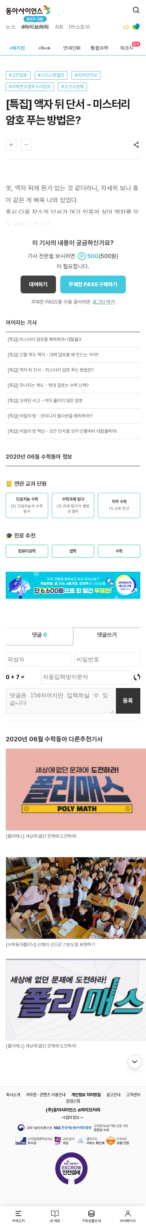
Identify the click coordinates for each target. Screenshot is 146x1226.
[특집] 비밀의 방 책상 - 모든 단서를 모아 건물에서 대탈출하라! (62, 431)
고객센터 (133, 1094)
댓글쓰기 (107, 634)
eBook (44, 47)
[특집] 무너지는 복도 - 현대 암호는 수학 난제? (48, 385)
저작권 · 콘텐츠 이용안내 (46, 1094)
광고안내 (113, 1094)
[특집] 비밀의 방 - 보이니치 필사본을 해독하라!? (49, 416)
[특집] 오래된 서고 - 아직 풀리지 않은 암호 (45, 400)
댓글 (39, 634)
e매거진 (17, 47)
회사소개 (13, 1094)
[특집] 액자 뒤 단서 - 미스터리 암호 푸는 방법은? (50, 370)
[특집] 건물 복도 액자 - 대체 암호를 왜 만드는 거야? (53, 354)
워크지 (126, 47)
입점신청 (73, 1101)
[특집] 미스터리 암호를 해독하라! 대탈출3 (44, 339)
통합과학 (99, 47)
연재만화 (72, 47)
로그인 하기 (103, 302)
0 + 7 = (15, 677)
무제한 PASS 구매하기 (93, 284)
